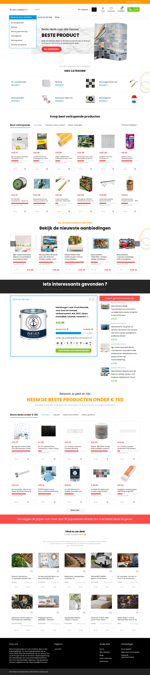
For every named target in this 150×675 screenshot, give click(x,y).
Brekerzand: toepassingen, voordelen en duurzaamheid (75, 578)
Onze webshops (106, 658)
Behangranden (16, 40)
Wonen (14, 582)
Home (102, 649)
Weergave (15, 85)
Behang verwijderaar (19, 45)
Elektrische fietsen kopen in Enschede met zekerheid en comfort (22, 620)
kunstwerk (41, 582)
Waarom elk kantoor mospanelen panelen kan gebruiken (21, 578)
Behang (14, 27)
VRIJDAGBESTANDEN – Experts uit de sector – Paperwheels (99, 578)
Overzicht (57, 649)
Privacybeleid (126, 649)
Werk (119, 623)
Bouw (66, 582)
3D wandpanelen (17, 23)
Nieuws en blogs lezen (133, 2)
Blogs (57, 17)
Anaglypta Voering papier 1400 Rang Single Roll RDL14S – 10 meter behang (127, 491)
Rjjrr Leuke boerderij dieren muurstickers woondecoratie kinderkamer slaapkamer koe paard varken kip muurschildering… (124, 353)
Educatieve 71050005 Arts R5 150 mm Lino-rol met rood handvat (85, 201)
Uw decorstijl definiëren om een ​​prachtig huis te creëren (48, 578)
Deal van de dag (45, 17)
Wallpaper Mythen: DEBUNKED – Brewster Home (46, 620)
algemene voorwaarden (130, 652)
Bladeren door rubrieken (21, 17)
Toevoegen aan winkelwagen (82, 350)
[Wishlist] (111, 8)
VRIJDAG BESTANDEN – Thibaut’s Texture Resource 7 (73, 620)
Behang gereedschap (19, 31)
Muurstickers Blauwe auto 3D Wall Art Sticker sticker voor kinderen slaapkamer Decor (23, 259)
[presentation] (13, 244)
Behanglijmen (16, 36)
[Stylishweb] (31, 571)
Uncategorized (17, 623)
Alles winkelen (105, 652)
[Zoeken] (94, 9)
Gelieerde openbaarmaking (127, 656)
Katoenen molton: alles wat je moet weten (100, 619)
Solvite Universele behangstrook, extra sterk (40, 158)
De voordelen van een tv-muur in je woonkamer (127, 577)
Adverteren (104, 661)
